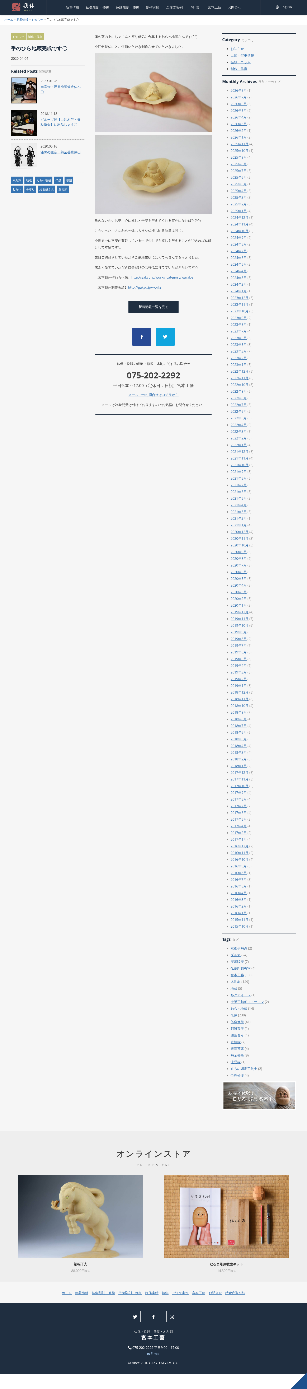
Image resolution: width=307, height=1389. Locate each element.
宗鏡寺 (236, 1042)
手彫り (30, 189)
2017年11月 (240, 779)
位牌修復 (237, 1075)
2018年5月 (239, 739)
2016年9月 (239, 866)
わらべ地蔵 (43, 180)
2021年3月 (239, 511)
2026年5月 (239, 110)
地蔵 (29, 180)
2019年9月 (239, 632)
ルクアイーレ (241, 995)
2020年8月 (239, 558)
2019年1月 (239, 685)
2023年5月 (239, 344)
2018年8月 (239, 719)
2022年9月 (239, 391)
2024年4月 (239, 271)
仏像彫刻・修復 (97, 7)
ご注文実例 (174, 7)
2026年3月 (239, 124)
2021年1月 (239, 525)
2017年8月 (239, 799)
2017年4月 (239, 826)
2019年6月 (239, 652)
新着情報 (72, 7)
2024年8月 (239, 244)
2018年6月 (239, 732)
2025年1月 (239, 211)
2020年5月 (239, 578)
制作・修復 (35, 37)
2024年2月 (239, 284)
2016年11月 (240, 852)
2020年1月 (239, 605)
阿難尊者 (237, 1028)
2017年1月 (239, 839)
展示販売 (237, 961)
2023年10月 (240, 311)
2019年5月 (239, 659)
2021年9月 (239, 471)
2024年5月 (239, 264)
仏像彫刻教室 (241, 968)
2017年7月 (239, 806)
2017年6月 (239, 812)
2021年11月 (240, 458)
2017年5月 (239, 819)
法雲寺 (236, 1062)
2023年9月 (239, 318)
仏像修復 (237, 1022)
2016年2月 (239, 906)
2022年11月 (240, 378)
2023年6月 (239, 338)
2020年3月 (239, 592)
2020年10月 (240, 545)
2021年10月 (240, 465)
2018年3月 (239, 752)
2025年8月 (239, 164)
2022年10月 (240, 384)
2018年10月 (240, 705)
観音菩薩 (237, 1048)
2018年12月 (240, 692)
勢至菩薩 (237, 1055)
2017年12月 (240, 772)
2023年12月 (240, 297)
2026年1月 (239, 137)
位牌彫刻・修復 (127, 7)
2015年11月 (240, 919)
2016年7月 (239, 879)
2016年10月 (240, 859)
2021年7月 (239, 485)
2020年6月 (239, 572)
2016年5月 (239, 886)
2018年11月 (240, 699)
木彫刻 (17, 180)
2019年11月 (240, 618)
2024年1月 (239, 291)
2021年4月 (239, 505)
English (286, 7)
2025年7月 (239, 170)
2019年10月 (240, 625)
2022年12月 (240, 371)
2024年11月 (240, 224)
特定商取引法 (235, 1293)
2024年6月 (239, 257)
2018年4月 (239, 746)
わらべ (17, 189)
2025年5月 (239, 184)
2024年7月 (239, 251)
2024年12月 (240, 217)
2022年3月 (239, 431)
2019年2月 (239, 679)
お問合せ (234, 7)
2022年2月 (239, 438)
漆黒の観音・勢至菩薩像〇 (61, 152)
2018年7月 (239, 725)
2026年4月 (239, 117)
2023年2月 (239, 358)
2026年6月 (239, 104)
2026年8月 (239, 90)
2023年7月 (239, 331)
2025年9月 (239, 157)
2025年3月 (239, 197)
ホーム (8, 20)
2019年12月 (240, 612)
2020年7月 (239, 565)
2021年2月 (239, 518)
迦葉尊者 (237, 1035)
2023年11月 (240, 304)
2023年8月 (239, 324)
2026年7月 (239, 97)
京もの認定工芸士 (244, 1068)
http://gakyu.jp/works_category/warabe (162, 277)
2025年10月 (240, 150)
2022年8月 (239, 398)
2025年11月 (240, 144)
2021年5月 (239, 498)
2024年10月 (240, 231)
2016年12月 (240, 846)
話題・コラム (241, 62)
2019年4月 (239, 665)
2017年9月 (239, 792)
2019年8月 (239, 639)
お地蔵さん (46, 189)
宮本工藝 (214, 7)
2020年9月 (239, 552)
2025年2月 (239, 204)
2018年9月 (239, 712)
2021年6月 (239, 491)
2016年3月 (239, 899)
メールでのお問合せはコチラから (153, 394)
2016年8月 (239, 873)
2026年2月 (239, 130)
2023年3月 (239, 351)
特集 (196, 7)
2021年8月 (239, 478)
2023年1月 (239, 364)
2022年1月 (239, 445)
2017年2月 (239, 832)
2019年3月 (239, 672)
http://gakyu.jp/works (145, 287)
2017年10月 (240, 786)
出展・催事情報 (242, 55)
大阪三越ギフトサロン (247, 1001)
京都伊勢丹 (239, 948)
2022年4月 (239, 425)
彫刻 (69, 180)
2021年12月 (240, 451)
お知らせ (37, 20)
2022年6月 (239, 411)
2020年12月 (240, 532)
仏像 (58, 180)
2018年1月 (239, 766)
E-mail (155, 1353)
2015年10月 (240, 926)
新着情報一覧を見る (153, 306)
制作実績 (152, 7)
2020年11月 (240, 538)
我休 (29, 7)
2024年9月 (239, 237)
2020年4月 (239, 585)
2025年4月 (239, 190)
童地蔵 (62, 189)
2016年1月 (239, 913)
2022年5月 (239, 418)
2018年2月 (239, 759)
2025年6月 (239, 177)
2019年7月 (239, 645)
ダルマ (236, 955)
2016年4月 (239, 893)
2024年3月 (239, 277)
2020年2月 (239, 598)
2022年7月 (239, 404)
